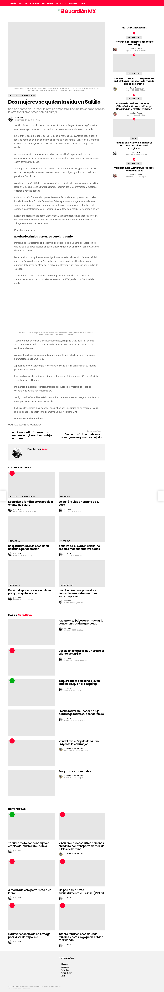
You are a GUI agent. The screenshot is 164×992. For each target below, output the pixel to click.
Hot (12, 473)
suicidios (36, 425)
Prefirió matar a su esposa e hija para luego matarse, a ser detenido (81, 712)
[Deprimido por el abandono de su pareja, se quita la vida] (31, 573)
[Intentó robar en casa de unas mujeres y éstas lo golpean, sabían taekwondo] (82, 917)
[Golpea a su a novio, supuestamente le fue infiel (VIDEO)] (82, 873)
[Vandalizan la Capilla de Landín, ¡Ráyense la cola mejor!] (31, 753)
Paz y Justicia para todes (75, 771)
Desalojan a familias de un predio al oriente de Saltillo (30, 503)
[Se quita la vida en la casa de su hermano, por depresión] (31, 529)
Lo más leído (15, 3)
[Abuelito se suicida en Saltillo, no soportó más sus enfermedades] (82, 529)
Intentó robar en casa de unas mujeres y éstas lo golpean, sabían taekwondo (81, 937)
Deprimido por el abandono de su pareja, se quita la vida (29, 591)
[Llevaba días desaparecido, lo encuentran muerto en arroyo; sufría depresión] (82, 573)
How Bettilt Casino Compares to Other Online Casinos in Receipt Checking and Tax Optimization (134, 106)
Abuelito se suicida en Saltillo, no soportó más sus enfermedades (79, 547)
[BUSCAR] (154, 3)
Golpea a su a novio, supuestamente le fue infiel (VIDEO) (81, 891)
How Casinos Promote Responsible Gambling (134, 43)
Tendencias (12, 680)
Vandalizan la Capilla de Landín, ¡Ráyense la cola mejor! (79, 742)
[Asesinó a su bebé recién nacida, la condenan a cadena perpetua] (31, 632)
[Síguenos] (148, 3)
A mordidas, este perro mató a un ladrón (29, 891)
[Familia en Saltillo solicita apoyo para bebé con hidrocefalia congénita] (134, 128)
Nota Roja (47, 3)
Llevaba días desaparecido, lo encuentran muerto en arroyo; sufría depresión (78, 593)
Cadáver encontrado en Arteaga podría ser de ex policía (29, 935)
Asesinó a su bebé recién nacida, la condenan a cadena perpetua (81, 622)
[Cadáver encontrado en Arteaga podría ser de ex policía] (31, 917)
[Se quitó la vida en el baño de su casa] (82, 485)
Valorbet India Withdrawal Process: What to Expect (134, 169)
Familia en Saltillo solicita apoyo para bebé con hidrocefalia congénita (134, 145)
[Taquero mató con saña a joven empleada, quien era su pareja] (31, 692)
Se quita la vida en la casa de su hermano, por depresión (28, 547)
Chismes (73, 3)
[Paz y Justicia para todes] (31, 783)
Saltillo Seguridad (19, 425)
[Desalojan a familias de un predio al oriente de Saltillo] (31, 485)
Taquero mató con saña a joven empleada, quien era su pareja (79, 682)
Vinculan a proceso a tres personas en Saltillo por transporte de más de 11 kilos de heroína (81, 846)
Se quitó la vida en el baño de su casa (79, 503)
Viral (83, 3)
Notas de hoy (32, 3)
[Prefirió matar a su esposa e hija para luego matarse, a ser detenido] (31, 723)
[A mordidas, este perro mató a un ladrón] (31, 873)
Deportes (61, 3)
